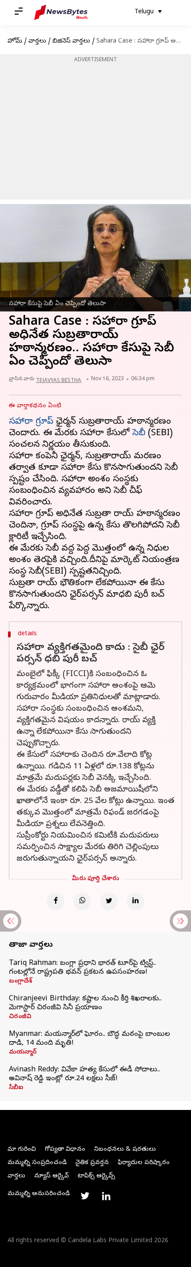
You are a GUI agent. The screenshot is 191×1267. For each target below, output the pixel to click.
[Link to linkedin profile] (106, 1196)
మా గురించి (22, 1149)
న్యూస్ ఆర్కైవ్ (51, 1176)
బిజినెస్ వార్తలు (71, 41)
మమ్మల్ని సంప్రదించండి (37, 1163)
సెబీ (138, 434)
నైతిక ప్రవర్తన (92, 1163)
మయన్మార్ (23, 1053)
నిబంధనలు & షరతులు (125, 1149)
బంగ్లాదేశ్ (20, 982)
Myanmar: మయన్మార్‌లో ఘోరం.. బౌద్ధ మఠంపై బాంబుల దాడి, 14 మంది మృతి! (89, 1039)
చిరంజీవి (20, 1017)
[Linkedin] (135, 901)
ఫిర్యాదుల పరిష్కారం (144, 1163)
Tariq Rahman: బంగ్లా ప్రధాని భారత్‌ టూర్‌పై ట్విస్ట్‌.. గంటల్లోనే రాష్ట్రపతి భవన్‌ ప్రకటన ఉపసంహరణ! (82, 968)
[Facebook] (55, 901)
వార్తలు (37, 41)
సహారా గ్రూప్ (31, 422)
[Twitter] (109, 901)
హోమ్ (15, 41)
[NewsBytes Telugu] (61, 12)
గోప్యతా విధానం (65, 1149)
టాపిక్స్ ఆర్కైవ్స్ (96, 1176)
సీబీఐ (16, 1088)
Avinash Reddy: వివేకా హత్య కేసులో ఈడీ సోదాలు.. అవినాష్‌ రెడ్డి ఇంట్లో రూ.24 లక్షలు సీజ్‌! (84, 1074)
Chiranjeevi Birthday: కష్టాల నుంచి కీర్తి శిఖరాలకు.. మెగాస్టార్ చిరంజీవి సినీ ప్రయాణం (85, 1003)
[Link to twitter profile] (85, 1196)
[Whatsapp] (82, 901)
